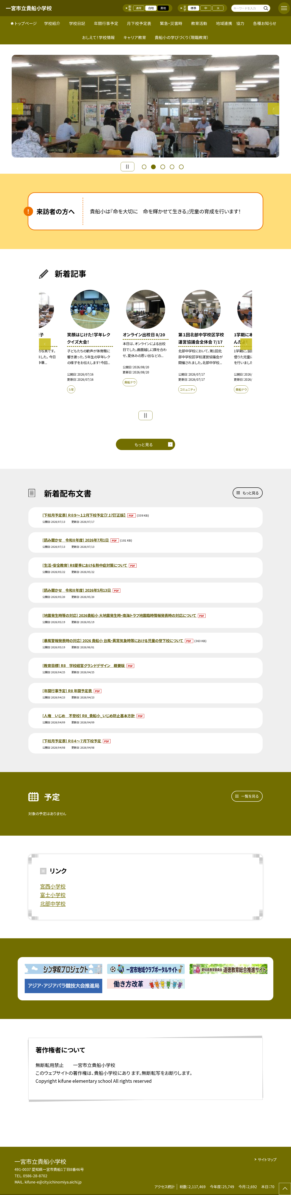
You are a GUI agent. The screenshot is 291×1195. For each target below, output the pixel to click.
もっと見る (143, 444)
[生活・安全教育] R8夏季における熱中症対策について (85, 565)
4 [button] (172, 166)
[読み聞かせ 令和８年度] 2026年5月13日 (77, 590)
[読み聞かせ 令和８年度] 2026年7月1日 (75, 540)
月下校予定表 (139, 23)
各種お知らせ (264, 23)
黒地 (163, 8)
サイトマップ (267, 1159)
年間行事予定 (106, 23)
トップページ (26, 23)
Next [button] (273, 109)
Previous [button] (17, 109)
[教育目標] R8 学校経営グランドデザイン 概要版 (83, 665)
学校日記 (77, 23)
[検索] (267, 8)
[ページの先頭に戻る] (285, 1189)
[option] (145, 106)
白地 (151, 8)
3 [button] (162, 166)
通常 (138, 8)
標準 (193, 8)
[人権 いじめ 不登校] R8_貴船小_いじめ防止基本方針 (88, 715)
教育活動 (199, 23)
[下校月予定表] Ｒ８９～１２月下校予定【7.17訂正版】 (84, 515)
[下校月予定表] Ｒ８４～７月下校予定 (72, 740)
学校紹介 (52, 23)
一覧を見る (250, 796)
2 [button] (153, 166)
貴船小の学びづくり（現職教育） (182, 37)
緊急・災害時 (171, 23)
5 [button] (181, 166)
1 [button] (144, 166)
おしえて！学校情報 (98, 37)
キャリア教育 (135, 37)
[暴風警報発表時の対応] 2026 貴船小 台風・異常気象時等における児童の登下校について (113, 640)
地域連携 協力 (230, 23)
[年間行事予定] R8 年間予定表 (67, 690)
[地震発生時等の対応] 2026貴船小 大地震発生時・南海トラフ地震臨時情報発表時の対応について (119, 615)
